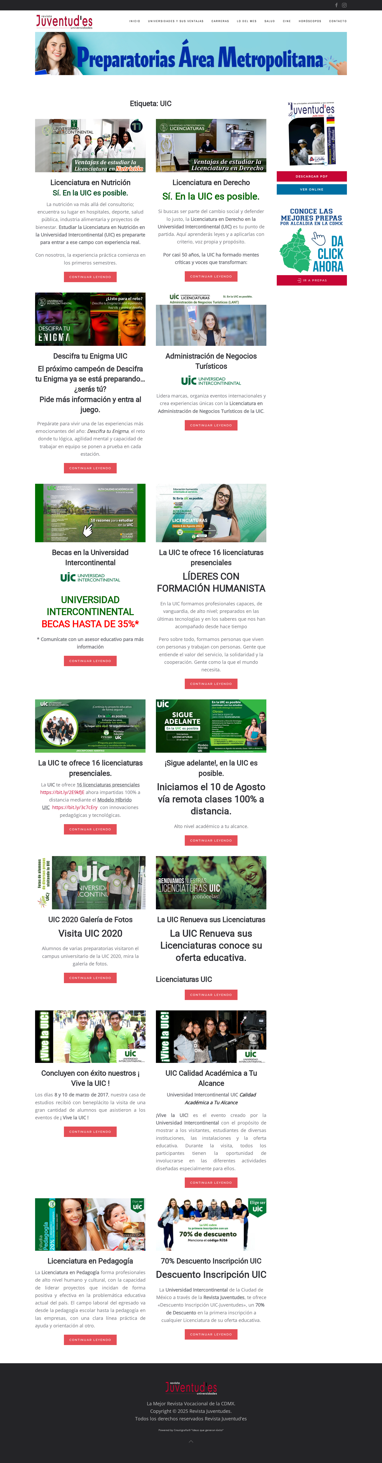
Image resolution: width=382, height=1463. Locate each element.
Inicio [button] (134, 21)
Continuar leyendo (90, 277)
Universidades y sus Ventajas (176, 21)
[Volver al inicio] (68, 21)
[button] (191, 1441)
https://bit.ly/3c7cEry (75, 807)
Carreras (220, 21)
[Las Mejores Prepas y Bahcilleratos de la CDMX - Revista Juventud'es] (191, 53)
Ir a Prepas (314, 280)
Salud (270, 21)
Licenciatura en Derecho (211, 182)
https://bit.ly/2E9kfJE (62, 792)
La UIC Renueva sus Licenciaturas (211, 919)
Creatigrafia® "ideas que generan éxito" (198, 1430)
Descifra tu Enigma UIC (90, 356)
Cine (287, 21)
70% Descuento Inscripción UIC (211, 1261)
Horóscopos (310, 21)
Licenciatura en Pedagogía (90, 1261)
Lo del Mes (247, 21)
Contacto (338, 21)
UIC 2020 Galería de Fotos (90, 919)
